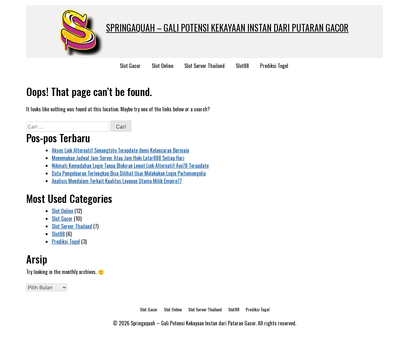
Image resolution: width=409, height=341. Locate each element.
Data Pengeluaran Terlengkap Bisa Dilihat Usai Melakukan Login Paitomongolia (129, 173)
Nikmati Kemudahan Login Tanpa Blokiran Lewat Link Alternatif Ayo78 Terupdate (130, 165)
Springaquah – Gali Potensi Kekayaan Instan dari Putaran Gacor (227, 27)
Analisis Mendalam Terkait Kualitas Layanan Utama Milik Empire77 (117, 181)
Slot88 (242, 66)
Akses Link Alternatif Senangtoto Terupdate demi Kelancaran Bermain (120, 150)
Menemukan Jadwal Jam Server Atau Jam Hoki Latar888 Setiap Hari (118, 158)
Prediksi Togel (274, 66)
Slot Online (162, 66)
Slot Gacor (130, 66)
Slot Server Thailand (204, 66)
